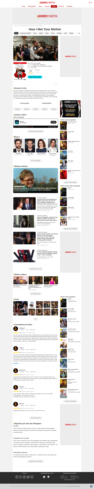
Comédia (38, 63)
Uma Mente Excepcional (73, 389)
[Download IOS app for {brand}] (45, 476)
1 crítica (27, 329)
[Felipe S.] (15, 348)
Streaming (69, 6)
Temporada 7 (35, 109)
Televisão (61, 6)
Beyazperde (73, 477)
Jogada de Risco (71, 379)
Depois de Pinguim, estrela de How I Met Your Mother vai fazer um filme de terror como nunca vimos (47, 219)
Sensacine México (68, 479)
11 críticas (27, 371)
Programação (32, 6)
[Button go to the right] (79, 33)
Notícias (47, 6)
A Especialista (71, 131)
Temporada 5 (53, 109)
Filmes (23, 6)
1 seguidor (21, 388)
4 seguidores (21, 329)
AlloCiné (62, 476)
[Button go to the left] (77, 33)
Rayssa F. (21, 386)
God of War (70, 151)
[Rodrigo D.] (15, 328)
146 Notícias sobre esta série (35, 268)
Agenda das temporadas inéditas (70, 228)
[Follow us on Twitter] (21, 477)
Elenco (17, 137)
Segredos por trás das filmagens (27, 423)
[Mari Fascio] (15, 370)
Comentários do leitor (23, 325)
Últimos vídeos (20, 274)
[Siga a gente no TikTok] (28, 477)
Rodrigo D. (22, 328)
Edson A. (21, 403)
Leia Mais (15, 363)
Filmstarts (72, 476)
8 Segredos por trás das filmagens (35, 461)
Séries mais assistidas (23, 25)
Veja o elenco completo (35, 160)
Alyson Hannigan (48, 66)
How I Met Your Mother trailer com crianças (20, 286)
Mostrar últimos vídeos (35, 293)
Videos (40, 6)
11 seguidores (22, 349)
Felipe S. (21, 347)
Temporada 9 (17, 109)
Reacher (69, 187)
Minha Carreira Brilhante (73, 369)
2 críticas (27, 405)
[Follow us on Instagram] (24, 477)
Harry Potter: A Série (72, 121)
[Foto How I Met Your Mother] (20, 308)
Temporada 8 (26, 109)
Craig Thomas (36, 64)
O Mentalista (70, 339)
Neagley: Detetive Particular (74, 141)
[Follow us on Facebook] (17, 477)
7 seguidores (21, 405)
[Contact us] (32, 477)
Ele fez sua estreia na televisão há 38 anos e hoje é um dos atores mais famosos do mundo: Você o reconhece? (35, 189)
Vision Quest (70, 160)
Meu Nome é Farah (72, 318)
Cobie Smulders (52, 153)
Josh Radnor (34, 66)
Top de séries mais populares (70, 401)
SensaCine (62, 477)
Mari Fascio (22, 370)
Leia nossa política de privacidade (73, 486)
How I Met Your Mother (45, 29)
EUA (35, 67)
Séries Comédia (31, 25)
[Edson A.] (15, 404)
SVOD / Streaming (18, 117)
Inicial (15, 25)
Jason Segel (41, 66)
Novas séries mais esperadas (70, 182)
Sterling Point (71, 207)
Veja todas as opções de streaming (36, 131)
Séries (54, 6)
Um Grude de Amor (72, 329)
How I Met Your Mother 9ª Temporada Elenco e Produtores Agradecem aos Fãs (35, 287)
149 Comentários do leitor (36, 417)
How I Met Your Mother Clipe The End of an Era (50, 286)
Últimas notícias (21, 166)
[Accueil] (47, 2)
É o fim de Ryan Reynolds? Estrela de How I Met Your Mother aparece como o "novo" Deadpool (47, 253)
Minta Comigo (71, 359)
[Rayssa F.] (15, 387)
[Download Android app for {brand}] (49, 476)
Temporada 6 (44, 109)
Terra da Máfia (71, 197)
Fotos (16, 299)
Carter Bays (42, 64)
